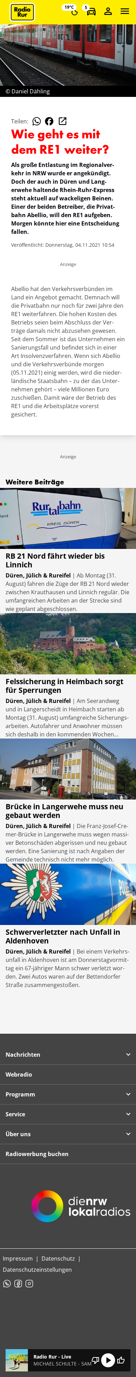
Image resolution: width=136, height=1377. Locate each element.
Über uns (18, 1134)
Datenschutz (58, 1258)
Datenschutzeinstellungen (37, 1269)
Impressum (18, 1258)
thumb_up (120, 1360)
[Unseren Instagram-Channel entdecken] (29, 1283)
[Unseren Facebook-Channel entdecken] (18, 1283)
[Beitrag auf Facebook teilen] (49, 121)
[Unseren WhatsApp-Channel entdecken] (7, 1283)
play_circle (108, 1360)
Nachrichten (23, 1054)
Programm (20, 1094)
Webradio (19, 1074)
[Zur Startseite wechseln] (22, 12)
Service (15, 1114)
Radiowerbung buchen (37, 1154)
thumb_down (95, 1360)
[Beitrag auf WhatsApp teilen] (36, 121)
